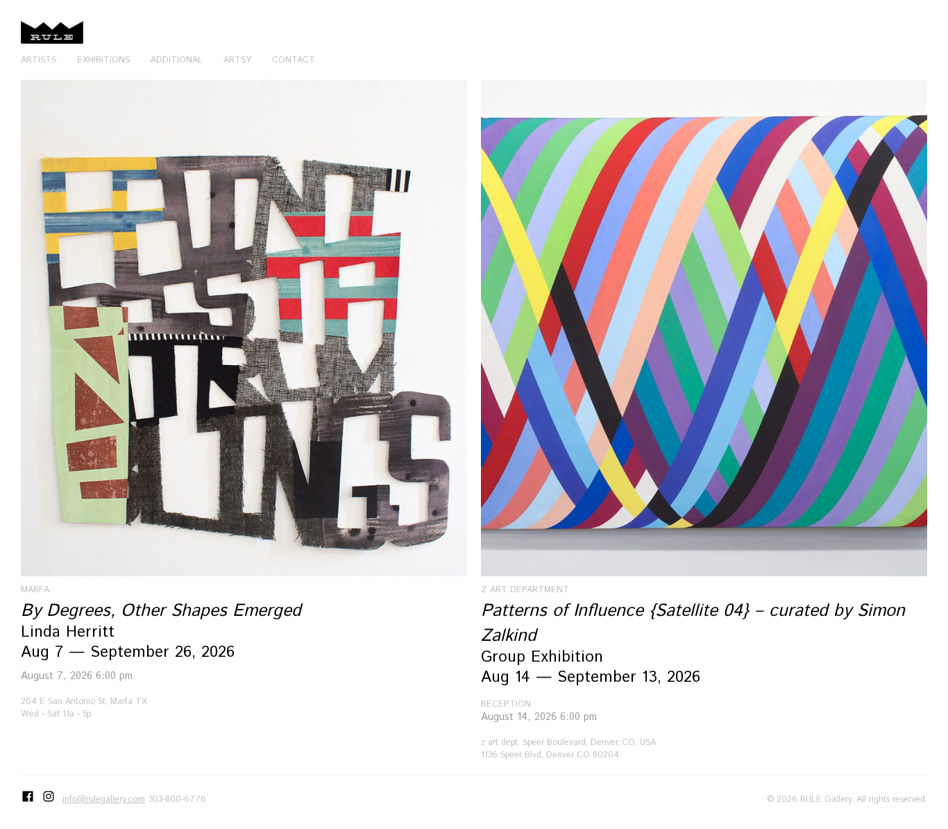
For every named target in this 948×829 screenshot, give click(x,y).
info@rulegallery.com (103, 799)
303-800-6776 (177, 799)
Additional (177, 59)
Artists (38, 59)
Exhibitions (103, 59)
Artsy (237, 59)
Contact (293, 59)
